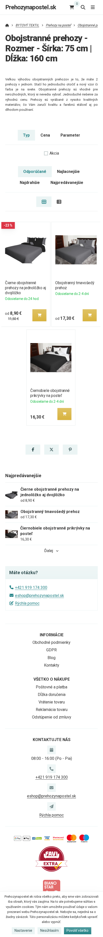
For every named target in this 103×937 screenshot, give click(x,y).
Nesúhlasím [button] (49, 930)
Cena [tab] (45, 135)
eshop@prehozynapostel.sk (39, 595)
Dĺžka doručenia (52, 694)
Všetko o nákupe (52, 679)
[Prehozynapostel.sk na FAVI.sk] (52, 858)
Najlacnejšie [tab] (68, 171)
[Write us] (51, 806)
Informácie (52, 635)
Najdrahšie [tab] (30, 182)
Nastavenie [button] (23, 930)
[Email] (51, 787)
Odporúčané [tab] (34, 171)
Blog (52, 657)
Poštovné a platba (51, 687)
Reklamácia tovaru (52, 709)
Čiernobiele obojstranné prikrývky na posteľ (50, 393)
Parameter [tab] (70, 135)
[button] (39, 315)
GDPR (51, 650)
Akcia (54, 153)
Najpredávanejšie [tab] (66, 182)
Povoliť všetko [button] (77, 930)
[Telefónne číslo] (51, 768)
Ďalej (48, 550)
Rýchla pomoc (27, 603)
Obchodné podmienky (51, 642)
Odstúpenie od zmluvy (51, 717)
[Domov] (7, 25)
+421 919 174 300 (31, 587)
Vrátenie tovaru (51, 702)
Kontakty (51, 665)
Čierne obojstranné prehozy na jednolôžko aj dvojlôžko (25, 287)
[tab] (44, 201)
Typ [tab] (26, 135)
